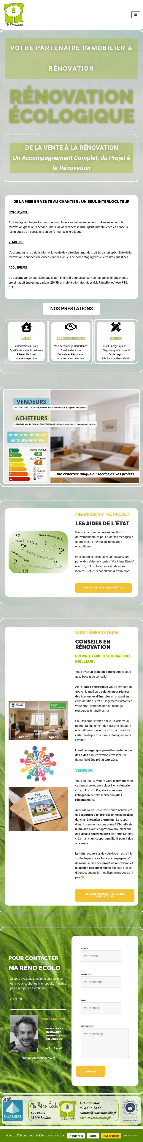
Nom (84, 948)
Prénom (85, 974)
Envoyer (91, 1071)
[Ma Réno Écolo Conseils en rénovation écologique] (14, 15)
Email (85, 1000)
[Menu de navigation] (135, 14)
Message (87, 1026)
